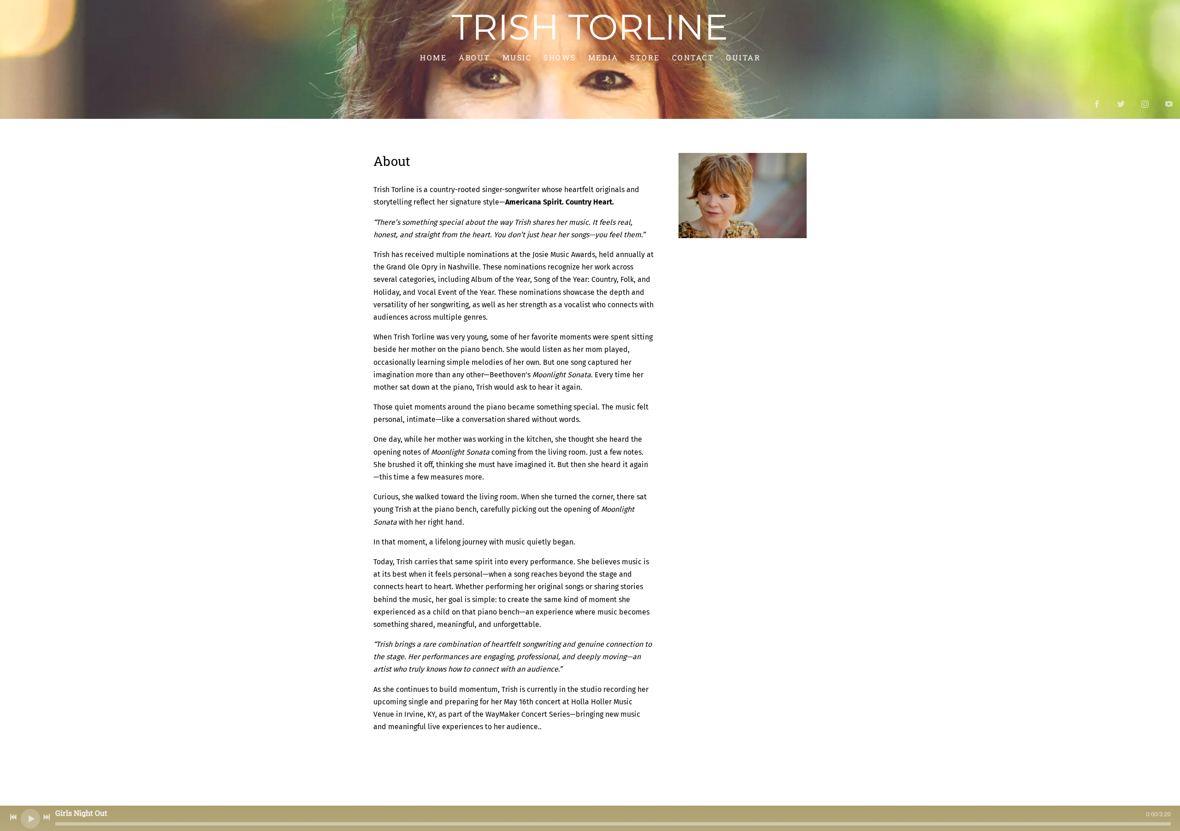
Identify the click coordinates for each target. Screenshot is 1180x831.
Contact (693, 57)
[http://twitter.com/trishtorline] (1121, 104)
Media (603, 57)
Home (433, 57)
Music (516, 57)
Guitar (743, 57)
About (474, 57)
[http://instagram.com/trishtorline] (1145, 104)
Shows (559, 57)
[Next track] (46, 817)
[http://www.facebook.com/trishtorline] (1097, 104)
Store (645, 57)
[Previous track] (13, 817)
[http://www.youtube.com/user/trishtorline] (1169, 104)
